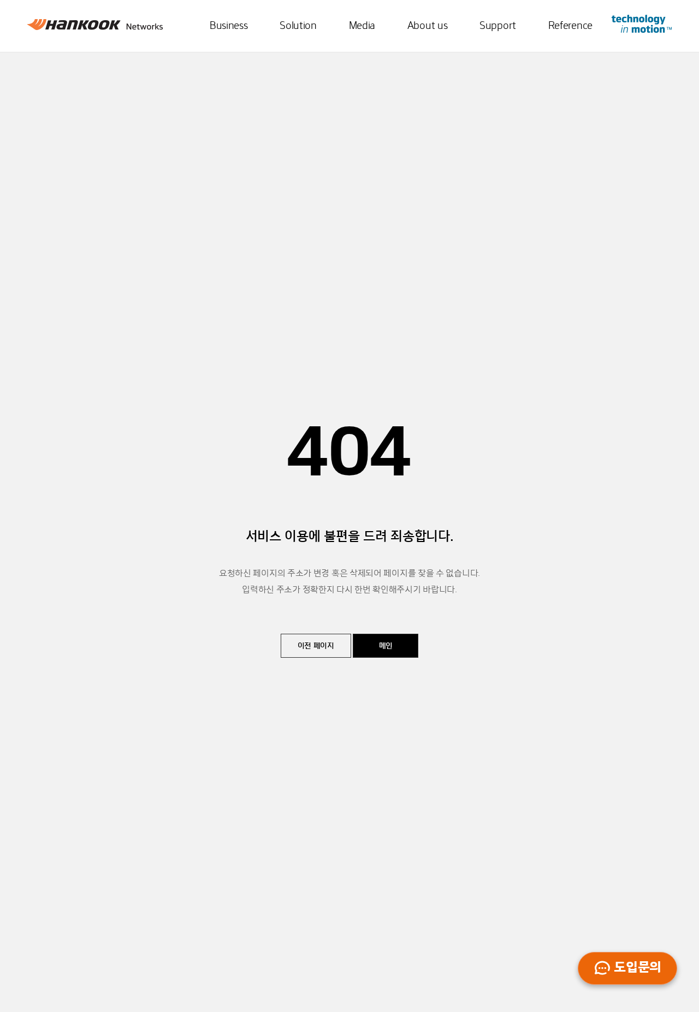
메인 (386, 646)
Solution (298, 26)
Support (497, 26)
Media (362, 26)
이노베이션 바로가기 (642, 24)
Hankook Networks (95, 27)
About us (427, 26)
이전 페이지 (316, 646)
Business (229, 26)
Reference (570, 26)
